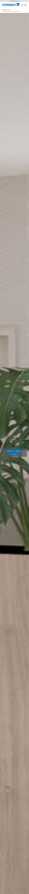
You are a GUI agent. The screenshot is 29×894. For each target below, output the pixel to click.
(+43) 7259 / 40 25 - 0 (14, 1)
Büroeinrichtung (6, 10)
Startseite (11, 11)
